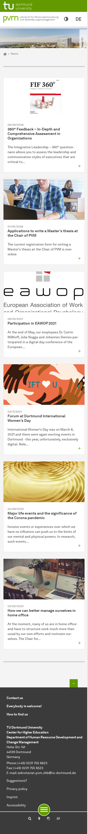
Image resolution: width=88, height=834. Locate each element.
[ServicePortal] (48, 818)
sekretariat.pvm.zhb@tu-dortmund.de (47, 773)
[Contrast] (66, 19)
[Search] (30, 818)
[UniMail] (58, 818)
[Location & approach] (39, 818)
